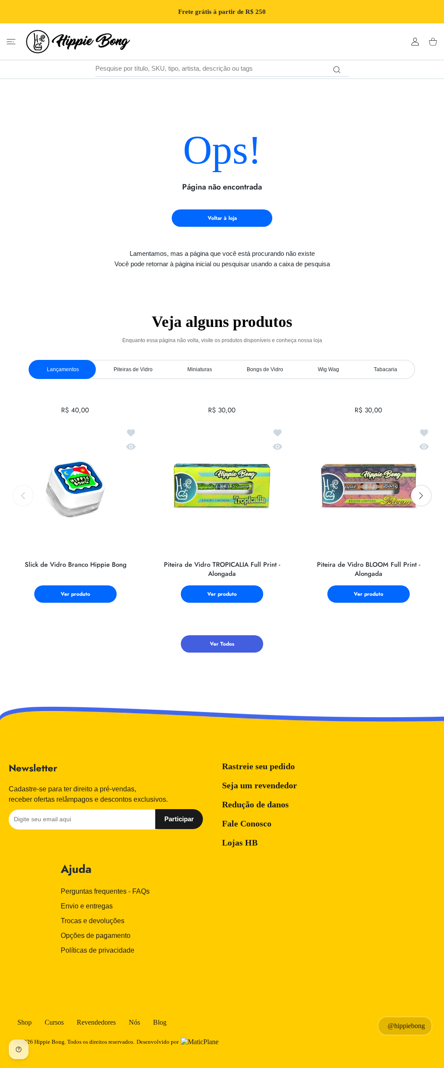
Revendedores (96, 1022)
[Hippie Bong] (78, 41)
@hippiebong (406, 1025)
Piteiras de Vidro (133, 369)
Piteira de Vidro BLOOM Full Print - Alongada (368, 569)
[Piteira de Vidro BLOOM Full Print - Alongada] (368, 487)
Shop (24, 1022)
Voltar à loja (222, 218)
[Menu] (11, 42)
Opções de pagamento (96, 935)
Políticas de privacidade (97, 950)
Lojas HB (240, 842)
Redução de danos (255, 804)
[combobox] (222, 68)
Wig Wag (328, 369)
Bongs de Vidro (265, 369)
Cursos (54, 1022)
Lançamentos (63, 369)
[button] (421, 496)
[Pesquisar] (337, 69)
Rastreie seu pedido (258, 766)
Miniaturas (199, 369)
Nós (134, 1022)
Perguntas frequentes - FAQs (105, 891)
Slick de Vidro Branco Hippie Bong (76, 564)
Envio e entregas (87, 906)
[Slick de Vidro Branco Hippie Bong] (75, 487)
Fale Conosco (246, 823)
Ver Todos (222, 644)
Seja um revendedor (259, 785)
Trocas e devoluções (92, 920)
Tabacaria (385, 369)
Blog (159, 1022)
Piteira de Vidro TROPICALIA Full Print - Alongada (222, 569)
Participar (179, 819)
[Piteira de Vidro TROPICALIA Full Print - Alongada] (222, 487)
